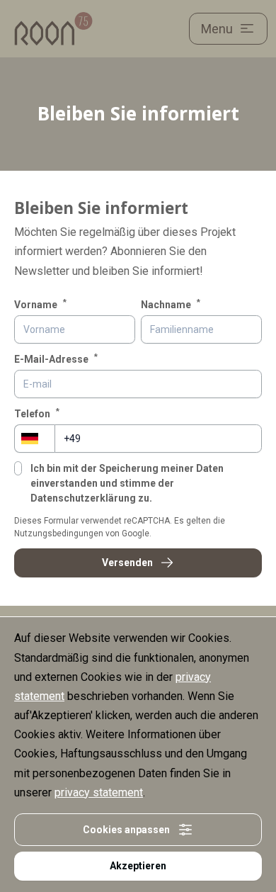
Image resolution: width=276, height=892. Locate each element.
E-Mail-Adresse (56, 358)
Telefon (36, 413)
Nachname (170, 304)
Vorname (40, 304)
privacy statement (98, 792)
